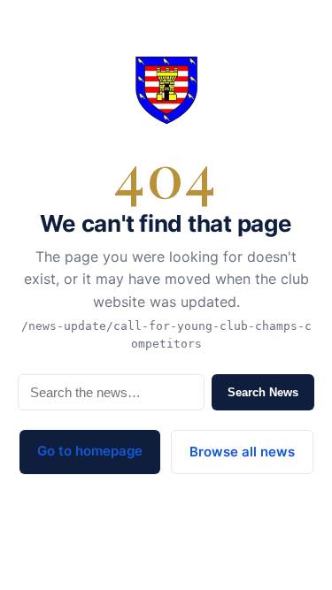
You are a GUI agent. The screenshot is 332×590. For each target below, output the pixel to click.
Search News (263, 392)
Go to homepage (90, 450)
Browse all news (242, 451)
